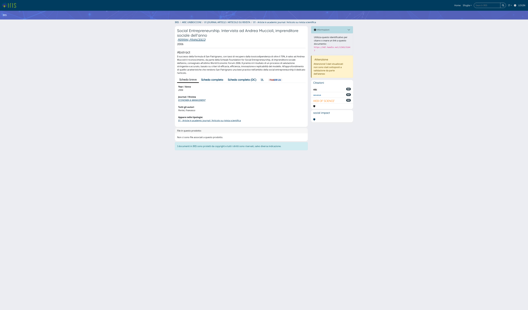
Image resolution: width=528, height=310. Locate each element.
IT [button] (509, 5)
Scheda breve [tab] (188, 79)
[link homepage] (10, 5)
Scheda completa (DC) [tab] (242, 79)
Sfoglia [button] (466, 5)
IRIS (177, 22)
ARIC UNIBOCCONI (191, 22)
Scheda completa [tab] (212, 79)
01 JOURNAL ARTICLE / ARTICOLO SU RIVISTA (227, 22)
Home (457, 5)
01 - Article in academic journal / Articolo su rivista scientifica (284, 22)
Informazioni (322, 29)
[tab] (262, 80)
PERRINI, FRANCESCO (191, 39)
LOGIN (521, 5)
